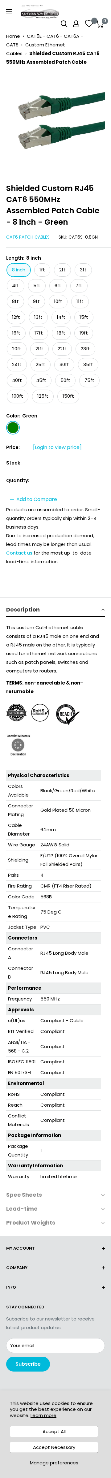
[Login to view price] (57, 447)
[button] (55, 610)
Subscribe (28, 1364)
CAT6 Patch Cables (28, 237)
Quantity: (17, 480)
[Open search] (64, 23)
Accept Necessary (54, 1447)
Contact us (20, 553)
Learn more (43, 1415)
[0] (100, 24)
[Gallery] (55, 122)
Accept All (54, 1431)
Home (13, 36)
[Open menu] (9, 11)
